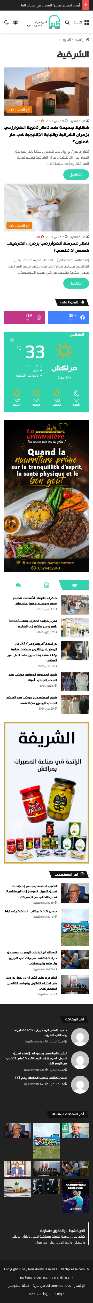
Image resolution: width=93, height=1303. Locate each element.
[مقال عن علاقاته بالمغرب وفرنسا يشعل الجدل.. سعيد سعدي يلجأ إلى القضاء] (17, 1169)
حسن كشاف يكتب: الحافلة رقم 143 (30, 911)
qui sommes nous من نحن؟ (52, 1285)
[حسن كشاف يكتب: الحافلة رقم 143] (75, 927)
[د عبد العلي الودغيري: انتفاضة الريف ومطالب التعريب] (75, 1130)
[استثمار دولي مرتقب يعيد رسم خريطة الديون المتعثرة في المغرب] (17, 1188)
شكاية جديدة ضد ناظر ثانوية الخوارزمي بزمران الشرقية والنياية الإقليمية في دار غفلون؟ (46, 135)
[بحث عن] (67, 24)
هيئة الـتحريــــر (18, 1285)
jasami (68, 1277)
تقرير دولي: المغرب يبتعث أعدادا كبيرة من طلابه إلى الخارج (33, 623)
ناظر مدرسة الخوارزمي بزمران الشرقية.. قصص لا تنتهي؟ (48, 247)
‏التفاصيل (76, 174)
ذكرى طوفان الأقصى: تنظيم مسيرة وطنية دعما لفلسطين (35, 601)
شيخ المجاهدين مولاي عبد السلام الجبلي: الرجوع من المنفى (31, 700)
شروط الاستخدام (40, 1294)
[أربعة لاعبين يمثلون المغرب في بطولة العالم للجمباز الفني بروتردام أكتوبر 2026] (75, 1196)
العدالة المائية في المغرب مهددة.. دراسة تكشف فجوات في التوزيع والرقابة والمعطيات (31, 958)
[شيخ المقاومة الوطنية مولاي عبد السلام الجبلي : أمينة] (75, 681)
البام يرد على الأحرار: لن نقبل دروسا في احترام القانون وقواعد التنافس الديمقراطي (31, 983)
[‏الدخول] (15, 24)
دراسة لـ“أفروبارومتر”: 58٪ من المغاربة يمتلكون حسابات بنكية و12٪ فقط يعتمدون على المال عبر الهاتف (32, 652)
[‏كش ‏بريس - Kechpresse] (43, 22)
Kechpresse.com (73, 1269)
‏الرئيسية (80, 40)
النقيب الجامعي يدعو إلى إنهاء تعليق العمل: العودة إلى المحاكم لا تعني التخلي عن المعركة (31, 891)
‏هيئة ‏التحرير (77, 121)
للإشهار (79, 1285)
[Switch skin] (6, 24)
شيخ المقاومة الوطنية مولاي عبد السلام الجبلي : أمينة (33, 677)
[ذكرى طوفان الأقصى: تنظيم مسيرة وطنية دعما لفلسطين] (75, 605)
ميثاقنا (59, 1294)
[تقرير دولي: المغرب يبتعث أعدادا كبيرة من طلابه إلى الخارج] (75, 627)
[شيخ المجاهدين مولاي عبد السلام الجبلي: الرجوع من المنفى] (75, 704)
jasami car (49, 1277)
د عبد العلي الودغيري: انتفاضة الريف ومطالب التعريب (40, 1033)
